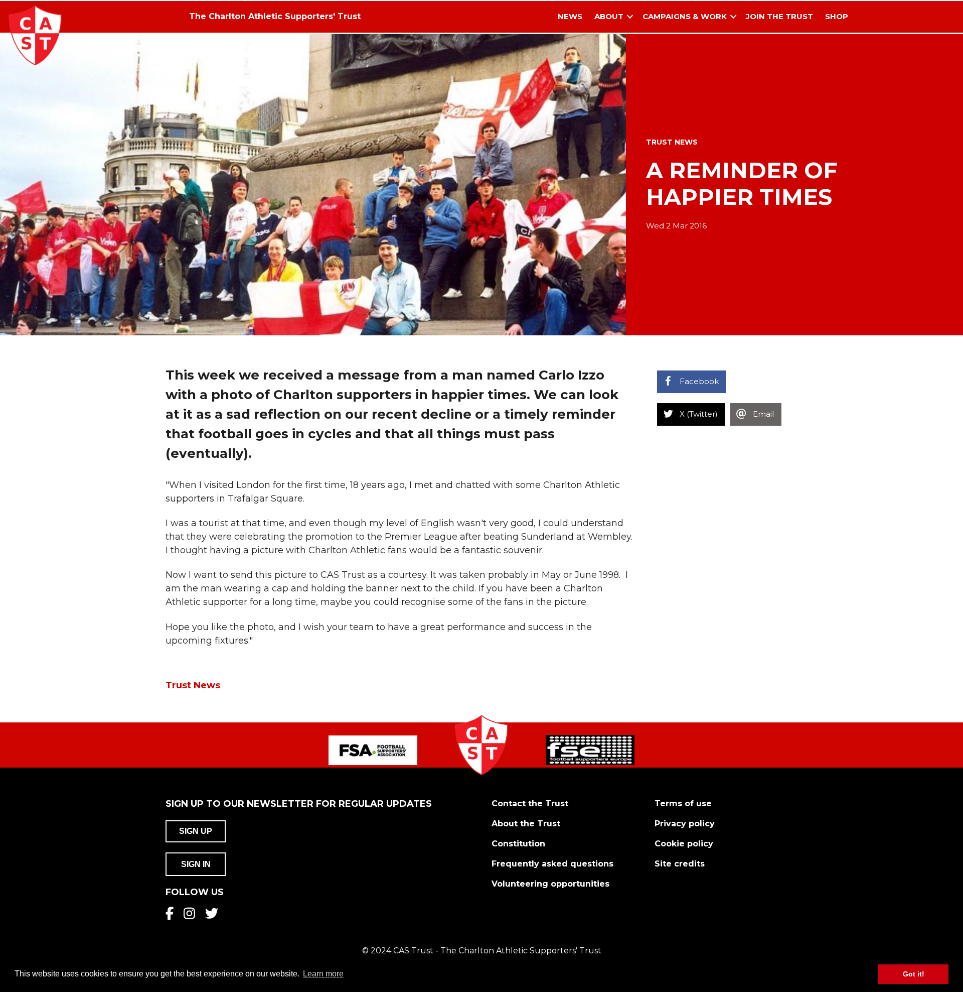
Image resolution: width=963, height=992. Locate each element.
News (570, 16)
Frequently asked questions (552, 864)
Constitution (518, 843)
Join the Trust (779, 16)
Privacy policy (685, 823)
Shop (836, 16)
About (608, 16)
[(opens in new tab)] (373, 749)
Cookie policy (684, 843)
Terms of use (683, 803)
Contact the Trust (530, 803)
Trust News (672, 142)
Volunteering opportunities (550, 884)
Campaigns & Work (685, 16)
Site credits (680, 864)
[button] (629, 17)
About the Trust (526, 823)
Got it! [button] (913, 974)
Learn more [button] (323, 973)
